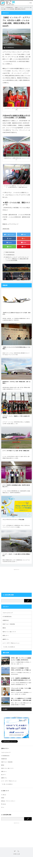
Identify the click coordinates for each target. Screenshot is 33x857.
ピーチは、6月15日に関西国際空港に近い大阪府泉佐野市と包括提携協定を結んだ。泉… (21, 683)
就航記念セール (15, 258)
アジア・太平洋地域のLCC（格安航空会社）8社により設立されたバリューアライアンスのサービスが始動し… (16, 526)
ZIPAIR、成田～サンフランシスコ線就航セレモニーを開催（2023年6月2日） (21, 659)
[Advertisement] (16, 580)
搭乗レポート (6, 635)
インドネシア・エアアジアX (17, 257)
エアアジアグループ (13, 224)
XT (10, 257)
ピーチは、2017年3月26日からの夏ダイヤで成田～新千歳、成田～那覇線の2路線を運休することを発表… (16, 457)
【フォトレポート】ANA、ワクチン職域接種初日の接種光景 (21, 689)
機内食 (4, 628)
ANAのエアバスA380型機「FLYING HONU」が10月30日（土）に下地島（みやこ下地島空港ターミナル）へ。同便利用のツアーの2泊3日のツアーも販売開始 (21, 669)
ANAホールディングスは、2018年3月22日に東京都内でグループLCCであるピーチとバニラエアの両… (16, 354)
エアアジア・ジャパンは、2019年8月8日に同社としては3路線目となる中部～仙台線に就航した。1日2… (16, 422)
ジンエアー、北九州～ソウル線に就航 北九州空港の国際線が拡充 (16, 555)
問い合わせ (3, 804)
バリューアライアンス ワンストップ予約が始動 (13, 519)
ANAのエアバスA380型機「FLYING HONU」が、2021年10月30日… (21, 673)
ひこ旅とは (3, 794)
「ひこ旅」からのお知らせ (9, 646)
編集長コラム (6, 639)
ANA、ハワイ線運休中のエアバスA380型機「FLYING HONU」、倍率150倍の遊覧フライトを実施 (21, 700)
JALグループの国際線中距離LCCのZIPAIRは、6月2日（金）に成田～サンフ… (21, 663)
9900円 (7, 257)
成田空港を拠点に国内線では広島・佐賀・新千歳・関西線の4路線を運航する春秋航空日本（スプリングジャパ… (16, 388)
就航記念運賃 (23, 258)
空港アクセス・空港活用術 (9, 624)
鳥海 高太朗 (11, 252)
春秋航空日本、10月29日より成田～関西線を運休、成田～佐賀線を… (16, 382)
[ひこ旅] (8, 3)
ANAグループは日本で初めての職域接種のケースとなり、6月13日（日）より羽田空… (21, 693)
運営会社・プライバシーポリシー (8, 800)
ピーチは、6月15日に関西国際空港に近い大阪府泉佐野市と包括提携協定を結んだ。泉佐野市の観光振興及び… (16, 491)
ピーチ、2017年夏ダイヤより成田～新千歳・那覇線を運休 (16, 450)
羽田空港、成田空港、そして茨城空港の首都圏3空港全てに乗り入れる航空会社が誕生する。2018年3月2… (16, 319)
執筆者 (2, 797)
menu (30, 2)
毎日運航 (15, 260)
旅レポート (3, 774)
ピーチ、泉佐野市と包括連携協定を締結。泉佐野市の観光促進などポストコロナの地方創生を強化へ (21, 679)
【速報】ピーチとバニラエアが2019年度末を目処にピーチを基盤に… (16, 348)
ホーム (2, 807)
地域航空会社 (6, 620)
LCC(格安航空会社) (9, 7)
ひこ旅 (18, 853)
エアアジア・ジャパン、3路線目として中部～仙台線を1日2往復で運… (16, 417)
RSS (18, 851)
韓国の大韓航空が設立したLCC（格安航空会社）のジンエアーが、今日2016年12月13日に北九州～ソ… (16, 560)
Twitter (15, 851)
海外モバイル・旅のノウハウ (9, 631)
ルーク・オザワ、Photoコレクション (11, 643)
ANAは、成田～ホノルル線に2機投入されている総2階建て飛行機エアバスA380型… (21, 703)
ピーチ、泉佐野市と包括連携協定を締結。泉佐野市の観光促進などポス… (16, 486)
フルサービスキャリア (8, 612)
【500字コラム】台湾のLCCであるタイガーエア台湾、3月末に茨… (16, 313)
